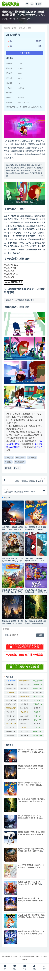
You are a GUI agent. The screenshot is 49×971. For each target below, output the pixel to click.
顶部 (44, 969)
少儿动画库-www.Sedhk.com (29, 956)
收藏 (9, 468)
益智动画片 (37, 720)
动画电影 (24, 696)
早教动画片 (37, 712)
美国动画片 (37, 724)
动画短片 (38, 696)
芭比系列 (10, 727)
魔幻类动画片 (19, 462)
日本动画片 (24, 712)
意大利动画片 (24, 708)
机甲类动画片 (10, 716)
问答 (24, 969)
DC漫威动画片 (38, 681)
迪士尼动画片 (37, 732)
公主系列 (24, 692)
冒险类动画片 (37, 693)
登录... (7, 635)
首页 (14, 28)
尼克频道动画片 (11, 708)
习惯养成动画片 (11, 689)
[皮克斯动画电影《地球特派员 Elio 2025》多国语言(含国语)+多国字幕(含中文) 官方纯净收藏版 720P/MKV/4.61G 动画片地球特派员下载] (10, 937)
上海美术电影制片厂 (24, 685)
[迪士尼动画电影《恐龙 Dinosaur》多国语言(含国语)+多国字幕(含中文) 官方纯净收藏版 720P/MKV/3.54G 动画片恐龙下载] (10, 855)
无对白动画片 (10, 712)
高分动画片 (24, 736)
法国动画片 (32, 458)
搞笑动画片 (9, 458)
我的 (34, 969)
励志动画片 (11, 700)
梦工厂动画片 (24, 716)
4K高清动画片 (11, 681)
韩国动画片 (11, 736)
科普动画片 (11, 724)
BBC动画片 (24, 681)
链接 (17, 468)
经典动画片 (24, 724)
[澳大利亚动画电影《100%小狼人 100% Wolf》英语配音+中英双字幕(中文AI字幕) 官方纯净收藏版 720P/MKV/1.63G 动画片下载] (10, 822)
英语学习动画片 (24, 732)
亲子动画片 (24, 689)
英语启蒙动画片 (11, 732)
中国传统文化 (37, 685)
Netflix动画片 (10, 685)
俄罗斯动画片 (37, 689)
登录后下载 (24, 53)
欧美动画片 (20, 458)
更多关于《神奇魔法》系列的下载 (20, 300)
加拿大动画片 (10, 697)
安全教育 (37, 704)
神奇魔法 (8, 462)
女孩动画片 (24, 705)
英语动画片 (37, 728)
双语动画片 (24, 701)
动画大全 (5, 19)
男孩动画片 (24, 720)
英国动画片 (24, 728)
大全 (14, 969)
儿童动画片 (11, 693)
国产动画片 (37, 701)
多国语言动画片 (11, 705)
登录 (39, 4)
